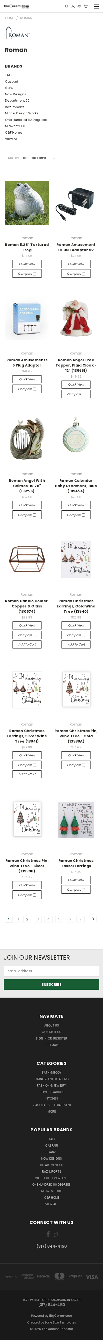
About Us (51, 1025)
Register (60, 1038)
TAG (8, 75)
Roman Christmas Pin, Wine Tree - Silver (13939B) (27, 866)
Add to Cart (27, 644)
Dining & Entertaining (51, 1079)
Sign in (41, 1038)
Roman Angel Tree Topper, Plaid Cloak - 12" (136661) (76, 365)
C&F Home (13, 132)
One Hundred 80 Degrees (26, 119)
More (52, 1111)
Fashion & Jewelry (51, 1085)
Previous (7, 1335)
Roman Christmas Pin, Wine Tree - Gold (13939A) (76, 736)
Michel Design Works (21, 113)
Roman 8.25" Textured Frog (27, 247)
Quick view (27, 264)
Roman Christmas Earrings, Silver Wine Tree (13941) (27, 736)
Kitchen (52, 1098)
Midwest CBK (15, 126)
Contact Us (51, 1032)
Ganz (9, 87)
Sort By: (14, 157)
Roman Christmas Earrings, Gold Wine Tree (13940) (76, 606)
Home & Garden (52, 1092)
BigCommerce (60, 1315)
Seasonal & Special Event (52, 1105)
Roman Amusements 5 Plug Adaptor (27, 363)
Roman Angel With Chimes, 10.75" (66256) (27, 486)
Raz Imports (14, 107)
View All (11, 138)
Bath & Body (51, 1072)
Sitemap (52, 1045)
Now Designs (15, 94)
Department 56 (17, 100)
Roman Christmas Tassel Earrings (76, 863)
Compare (25, 273)
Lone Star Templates (60, 1322)
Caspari (11, 81)
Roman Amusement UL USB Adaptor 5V (76, 247)
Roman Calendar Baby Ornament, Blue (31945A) (76, 486)
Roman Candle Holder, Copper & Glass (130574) (27, 606)
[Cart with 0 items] (85, 6)
